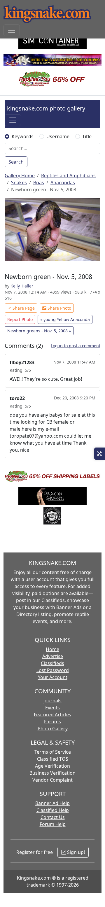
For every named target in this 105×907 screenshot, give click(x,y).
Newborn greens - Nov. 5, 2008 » (39, 331)
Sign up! (75, 852)
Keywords (23, 136)
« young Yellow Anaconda (65, 319)
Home (52, 649)
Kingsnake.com (34, 878)
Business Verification (52, 773)
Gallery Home (20, 175)
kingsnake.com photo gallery (46, 108)
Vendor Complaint (52, 780)
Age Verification (52, 766)
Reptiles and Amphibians (68, 175)
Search (16, 162)
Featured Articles (52, 714)
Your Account (52, 677)
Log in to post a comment (75, 345)
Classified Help (52, 810)
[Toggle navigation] (12, 30)
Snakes (19, 182)
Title (87, 136)
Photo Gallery (53, 728)
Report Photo (20, 319)
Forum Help (53, 824)
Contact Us (53, 817)
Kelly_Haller (21, 286)
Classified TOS (52, 759)
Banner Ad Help (52, 803)
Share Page (23, 308)
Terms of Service (52, 752)
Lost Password (52, 670)
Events (52, 707)
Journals (52, 700)
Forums (52, 721)
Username (57, 136)
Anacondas (62, 182)
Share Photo (58, 308)
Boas (38, 182)
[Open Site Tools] (99, 454)
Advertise (52, 656)
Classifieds (52, 663)
